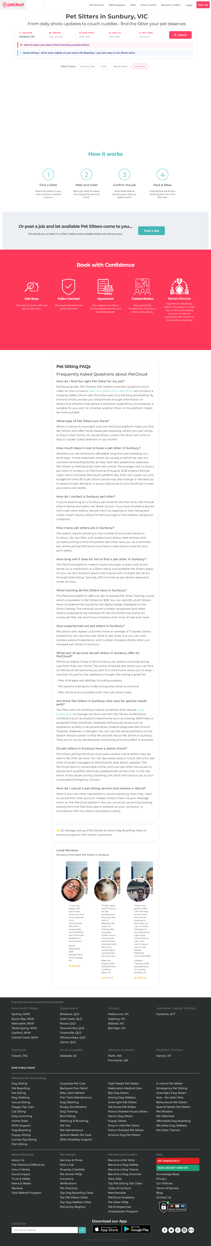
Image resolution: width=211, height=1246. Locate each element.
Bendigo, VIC (117, 1028)
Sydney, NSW (21, 1014)
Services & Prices (71, 1160)
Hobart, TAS (20, 1055)
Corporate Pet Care (72, 1083)
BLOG (191, 1230)
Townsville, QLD (70, 1032)
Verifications (68, 1183)
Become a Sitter (171, 4)
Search (182, 34)
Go (82, 1230)
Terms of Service (167, 1188)
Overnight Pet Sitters (122, 1102)
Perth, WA (115, 1055)
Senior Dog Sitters (120, 1116)
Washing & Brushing (74, 1121)
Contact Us (163, 1197)
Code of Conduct (119, 1188)
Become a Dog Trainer (123, 1169)
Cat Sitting (19, 1111)
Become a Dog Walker (123, 1164)
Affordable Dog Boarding (173, 1121)
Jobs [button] (133, 4)
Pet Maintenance (71, 1130)
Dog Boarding (21, 1130)
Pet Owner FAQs (71, 1174)
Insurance (66, 1178)
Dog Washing (69, 1102)
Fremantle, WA (118, 1060)
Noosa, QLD (68, 1023)
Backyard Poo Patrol (74, 1088)
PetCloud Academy (121, 1197)
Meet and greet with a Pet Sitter (111, 391)
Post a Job (151, 230)
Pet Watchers (165, 1116)
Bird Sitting (67, 1116)
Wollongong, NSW (24, 1028)
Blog (159, 1192)
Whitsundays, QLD (73, 1037)
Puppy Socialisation (73, 1107)
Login (189, 5)
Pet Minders (164, 1111)
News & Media (21, 1183)
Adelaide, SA (68, 1055)
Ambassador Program (123, 1211)
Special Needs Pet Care (75, 1135)
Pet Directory (69, 1188)
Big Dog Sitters (118, 1092)
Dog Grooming (22, 1116)
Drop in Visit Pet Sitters (124, 1125)
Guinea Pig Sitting (24, 1139)
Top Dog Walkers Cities (75, 1202)
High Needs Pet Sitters (123, 1083)
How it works (148, 4)
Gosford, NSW (21, 1032)
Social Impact (21, 1174)
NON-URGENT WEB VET (173, 1167)
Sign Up (203, 4)
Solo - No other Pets (169, 1097)
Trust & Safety (21, 1178)
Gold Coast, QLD (71, 1018)
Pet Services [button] (96, 4)
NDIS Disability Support (76, 1139)
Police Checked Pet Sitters (126, 1130)
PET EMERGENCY (169, 1160)
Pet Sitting (19, 1092)
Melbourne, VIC (118, 1014)
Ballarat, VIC (116, 1023)
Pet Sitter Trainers (168, 1130)
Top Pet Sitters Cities (74, 1197)
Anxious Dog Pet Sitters (124, 1135)
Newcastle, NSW (23, 1023)
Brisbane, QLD (69, 1014)
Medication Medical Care (125, 1088)
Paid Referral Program (26, 1192)
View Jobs (115, 1178)
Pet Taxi (65, 1125)
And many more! (23, 1067)
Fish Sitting (19, 1144)
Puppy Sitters (117, 1121)
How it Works (21, 1169)
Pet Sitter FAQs (118, 1202)
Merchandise (117, 1192)
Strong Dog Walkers (122, 1097)
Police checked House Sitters (128, 1111)
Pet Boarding (21, 1088)
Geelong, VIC (116, 1018)
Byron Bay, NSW (23, 1018)
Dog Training (69, 1111)
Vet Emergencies (119, 1206)
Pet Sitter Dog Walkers (171, 1125)
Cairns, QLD (68, 1042)
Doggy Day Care (23, 1107)
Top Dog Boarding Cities (76, 1192)
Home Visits (20, 1121)
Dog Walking (21, 1097)
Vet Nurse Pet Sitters (122, 1107)
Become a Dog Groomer (124, 1174)
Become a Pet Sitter (121, 1160)
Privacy (161, 1178)
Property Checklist (72, 1169)
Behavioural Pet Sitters (171, 1102)
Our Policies (164, 1183)
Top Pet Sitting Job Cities (125, 1183)
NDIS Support (117, 4)
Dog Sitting (19, 1083)
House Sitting (21, 1102)
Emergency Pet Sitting (171, 1088)
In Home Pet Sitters (169, 1083)
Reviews (17, 1188)
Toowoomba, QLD (72, 1028)
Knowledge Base (167, 1174)
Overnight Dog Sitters (171, 1092)
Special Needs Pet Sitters (173, 1107)
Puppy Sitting (21, 1135)
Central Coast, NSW (25, 1037)
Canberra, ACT (165, 1014)
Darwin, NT (163, 1055)
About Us (18, 1160)
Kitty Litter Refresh (72, 1092)
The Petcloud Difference (28, 1164)
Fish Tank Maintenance (76, 1097)
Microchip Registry (73, 1206)
